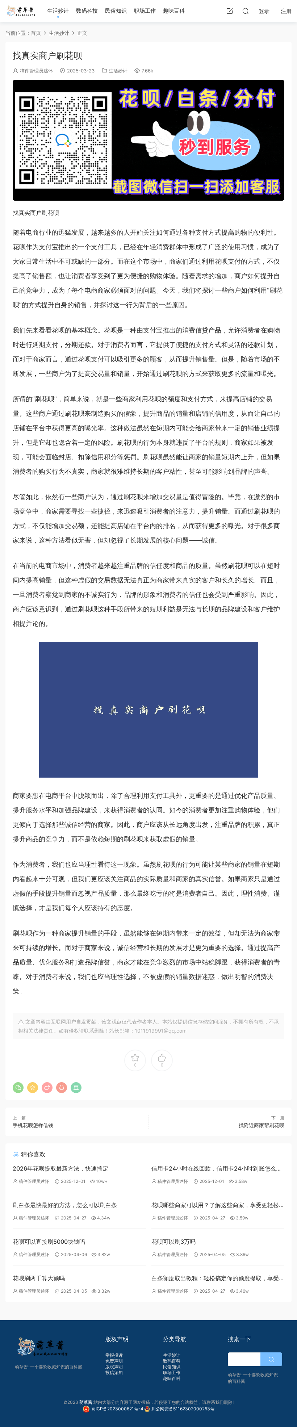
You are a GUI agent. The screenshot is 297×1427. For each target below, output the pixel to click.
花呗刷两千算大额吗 (39, 1278)
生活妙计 (58, 10)
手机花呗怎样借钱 (33, 1125)
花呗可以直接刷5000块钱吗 (49, 1241)
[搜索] (245, 10)
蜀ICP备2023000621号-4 (118, 1408)
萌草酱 (20, 11)
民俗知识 (116, 10)
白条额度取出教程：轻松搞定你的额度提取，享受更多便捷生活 (215, 1279)
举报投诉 (114, 1355)
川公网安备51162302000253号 (182, 1408)
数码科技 (87, 10)
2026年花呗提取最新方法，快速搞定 (60, 1168)
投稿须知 (114, 1372)
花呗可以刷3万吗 (173, 1241)
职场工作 (145, 10)
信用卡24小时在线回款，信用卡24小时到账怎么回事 (216, 1169)
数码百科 (171, 1361)
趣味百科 (174, 10)
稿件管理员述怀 (36, 71)
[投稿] (229, 10)
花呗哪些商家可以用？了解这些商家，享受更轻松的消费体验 (215, 1205)
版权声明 (114, 1366)
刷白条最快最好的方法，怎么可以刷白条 (65, 1205)
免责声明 (114, 1361)
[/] (148, 140)
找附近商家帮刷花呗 (261, 1125)
